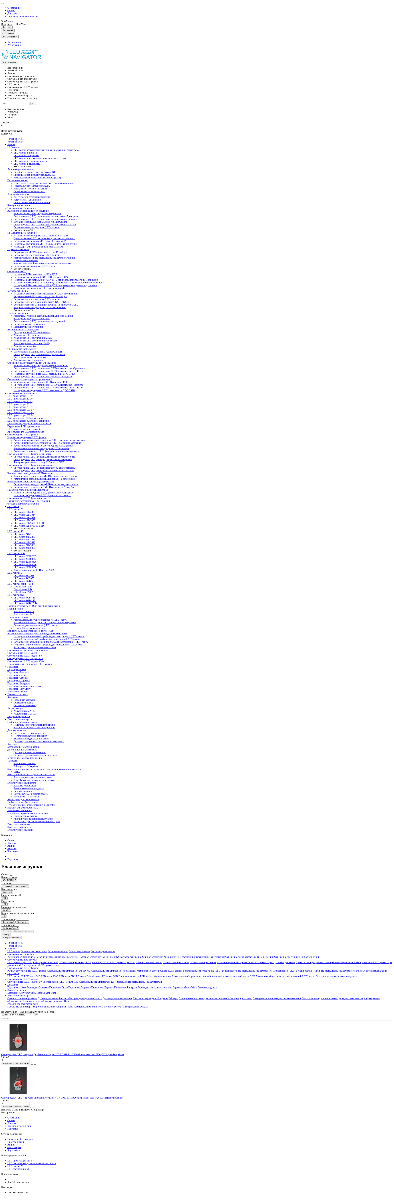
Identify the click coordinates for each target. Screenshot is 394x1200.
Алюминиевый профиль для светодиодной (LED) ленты (37, 633)
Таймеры (12, 760)
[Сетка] (2, 1018)
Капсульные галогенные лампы (30, 188)
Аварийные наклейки (25, 346)
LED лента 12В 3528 (24, 517)
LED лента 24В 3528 (24, 542)
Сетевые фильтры (23, 791)
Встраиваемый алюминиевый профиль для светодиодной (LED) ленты (51, 642)
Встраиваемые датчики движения (31, 738)
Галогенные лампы (17, 180)
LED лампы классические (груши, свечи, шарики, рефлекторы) (47, 150)
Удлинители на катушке (26, 796)
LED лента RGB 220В (25, 603)
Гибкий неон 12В (23, 586)
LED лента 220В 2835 (25, 556)
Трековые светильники (26, 260)
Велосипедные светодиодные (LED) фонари (30, 481)
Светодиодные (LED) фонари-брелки (27, 498)
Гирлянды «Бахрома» (18, 677)
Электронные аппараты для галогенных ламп (31, 774)
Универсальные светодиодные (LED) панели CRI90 (41, 365)
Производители (15, 1142)
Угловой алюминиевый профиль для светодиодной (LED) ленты (48, 639)
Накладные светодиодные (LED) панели (35, 266)
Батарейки (12, 697)
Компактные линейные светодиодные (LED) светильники (44, 257)
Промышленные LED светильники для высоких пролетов (44, 238)
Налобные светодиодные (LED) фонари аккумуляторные (43, 492)
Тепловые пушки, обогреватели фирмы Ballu (31, 805)
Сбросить (6, 931)
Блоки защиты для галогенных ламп (33, 777)
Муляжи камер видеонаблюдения (24, 758)
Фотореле (12, 744)
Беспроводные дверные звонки (23, 747)
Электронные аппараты (19, 719)
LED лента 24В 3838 (24, 545)
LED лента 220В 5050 (25, 567)
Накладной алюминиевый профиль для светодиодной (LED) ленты (49, 636)
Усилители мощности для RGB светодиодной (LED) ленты (45, 622)
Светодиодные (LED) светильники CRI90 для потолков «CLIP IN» (49, 371)
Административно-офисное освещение (28, 210)
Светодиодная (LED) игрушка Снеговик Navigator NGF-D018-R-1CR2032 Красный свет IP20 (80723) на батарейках (62, 1097)
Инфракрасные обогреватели (22, 802)
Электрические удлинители (21, 782)
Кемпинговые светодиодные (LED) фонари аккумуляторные (45, 476)
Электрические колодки (20, 829)
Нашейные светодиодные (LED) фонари (28, 501)
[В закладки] (31, 1064)
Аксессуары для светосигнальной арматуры (37, 821)
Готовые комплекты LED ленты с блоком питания (33, 606)
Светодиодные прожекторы (22, 393)
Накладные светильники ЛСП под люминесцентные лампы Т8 (47, 244)
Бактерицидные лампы (19, 205)
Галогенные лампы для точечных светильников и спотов (44, 183)
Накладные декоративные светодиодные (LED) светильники (46, 293)
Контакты (12, 851)
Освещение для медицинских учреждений (29, 379)
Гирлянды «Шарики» (18, 680)
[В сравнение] (35, 1064)
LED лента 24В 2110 (24, 534)
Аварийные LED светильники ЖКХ (33, 338)
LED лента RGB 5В (24, 581)
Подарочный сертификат (20, 1139)
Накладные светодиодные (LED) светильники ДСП (41, 235)
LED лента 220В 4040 (25, 564)
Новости (11, 848)
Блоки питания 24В (24, 614)
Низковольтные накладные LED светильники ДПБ (40, 288)
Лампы (11, 144)
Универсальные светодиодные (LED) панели (37, 213)
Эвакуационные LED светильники (32, 332)
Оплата (11, 10)
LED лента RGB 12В (25, 597)
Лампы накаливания (18, 194)
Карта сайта (13, 1150)
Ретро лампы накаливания (27, 199)
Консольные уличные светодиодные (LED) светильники (43, 315)
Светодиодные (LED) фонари (22, 434)
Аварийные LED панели (27, 335)
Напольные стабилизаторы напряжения (34, 724)
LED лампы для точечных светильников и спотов (40, 158)
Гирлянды (12, 666)
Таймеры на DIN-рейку (26, 766)
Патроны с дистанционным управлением (35, 755)
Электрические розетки (19, 827)
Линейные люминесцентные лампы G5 (34, 174)
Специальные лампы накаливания (32, 202)
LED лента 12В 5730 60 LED (29, 525)
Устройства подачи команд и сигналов (27, 813)
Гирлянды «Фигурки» (18, 683)
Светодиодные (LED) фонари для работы (29, 454)
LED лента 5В (14, 572)
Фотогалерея (14, 1147)
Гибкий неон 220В (23, 592)
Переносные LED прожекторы (23, 426)
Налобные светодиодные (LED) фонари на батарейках (42, 495)
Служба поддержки (11, 1134)
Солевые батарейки (24, 702)
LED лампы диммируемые (28, 163)
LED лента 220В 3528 (25, 561)
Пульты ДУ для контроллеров (29, 628)
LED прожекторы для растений (23, 429)
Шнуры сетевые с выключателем (31, 794)
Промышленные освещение (22, 233)
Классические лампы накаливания (32, 197)
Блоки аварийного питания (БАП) (32, 343)
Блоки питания (15, 608)
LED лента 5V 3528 (24, 575)
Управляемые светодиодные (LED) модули (29, 664)
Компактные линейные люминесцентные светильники (42, 263)
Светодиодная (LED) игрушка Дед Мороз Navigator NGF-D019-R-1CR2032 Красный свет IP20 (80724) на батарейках (62, 1054)
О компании (13, 7)
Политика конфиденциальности (24, 16)
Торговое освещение (18, 249)
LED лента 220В (16, 553)
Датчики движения (17, 730)
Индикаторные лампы (25, 816)
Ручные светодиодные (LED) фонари (26, 437)
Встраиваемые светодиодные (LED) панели (37, 227)
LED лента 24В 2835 (24, 537)
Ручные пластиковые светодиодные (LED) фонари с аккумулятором (49, 440)
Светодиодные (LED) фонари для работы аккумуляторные (44, 456)
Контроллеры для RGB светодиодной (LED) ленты (40, 619)
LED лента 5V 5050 (24, 578)
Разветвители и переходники (29, 788)
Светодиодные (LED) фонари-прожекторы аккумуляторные (45, 467)
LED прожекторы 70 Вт (19, 407)
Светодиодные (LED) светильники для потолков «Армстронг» (47, 216)
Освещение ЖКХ (16, 271)
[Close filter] (11, 875)
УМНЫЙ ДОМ (15, 139)
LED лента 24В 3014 (24, 539)
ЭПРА (17, 771)
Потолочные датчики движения (30, 735)
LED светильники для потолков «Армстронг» (31, 1163)
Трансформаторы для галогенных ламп (34, 780)
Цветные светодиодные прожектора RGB (29, 423)
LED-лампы (13, 147)
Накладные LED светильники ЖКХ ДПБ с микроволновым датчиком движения (56, 280)
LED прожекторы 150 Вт (20, 412)
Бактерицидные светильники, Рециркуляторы (38, 351)
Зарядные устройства (18, 716)
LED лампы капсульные (26, 155)
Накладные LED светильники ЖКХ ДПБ (35, 274)
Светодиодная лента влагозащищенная (27, 650)
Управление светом (17, 617)
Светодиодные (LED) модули (22, 653)
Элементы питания (17, 694)
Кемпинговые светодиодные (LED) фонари (30, 473)
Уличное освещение (17, 313)
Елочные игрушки (17, 691)
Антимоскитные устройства (28, 360)
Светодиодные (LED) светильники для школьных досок (43, 376)
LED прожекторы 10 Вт (19, 396)
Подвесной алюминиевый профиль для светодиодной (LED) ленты (49, 644)
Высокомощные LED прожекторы (25, 418)
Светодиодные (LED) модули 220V (25, 661)
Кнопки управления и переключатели (33, 818)
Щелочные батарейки (25, 700)
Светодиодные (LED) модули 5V (24, 655)
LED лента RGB (16, 595)
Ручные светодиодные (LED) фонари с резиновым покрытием (46, 451)
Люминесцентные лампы (20, 169)
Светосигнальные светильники (30, 357)
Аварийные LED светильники (23, 329)
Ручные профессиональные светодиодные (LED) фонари (43, 445)
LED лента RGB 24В (25, 600)
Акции (11, 845)
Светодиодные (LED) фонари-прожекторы (29, 465)
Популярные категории (13, 1155)
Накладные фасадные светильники (32, 318)
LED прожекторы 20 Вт (19, 398)
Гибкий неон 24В (23, 589)
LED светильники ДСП (19, 1169)
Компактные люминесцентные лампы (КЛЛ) (37, 177)
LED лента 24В (15, 531)
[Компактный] (8, 1018)
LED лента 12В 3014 (24, 514)
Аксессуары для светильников (23, 799)
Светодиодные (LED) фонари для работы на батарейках (43, 459)
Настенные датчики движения (30, 733)
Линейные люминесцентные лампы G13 (35, 172)
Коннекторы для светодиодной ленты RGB (30, 630)
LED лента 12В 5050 (24, 520)
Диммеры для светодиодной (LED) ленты (35, 625)
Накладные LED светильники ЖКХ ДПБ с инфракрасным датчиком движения (55, 285)
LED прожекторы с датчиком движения (28, 420)
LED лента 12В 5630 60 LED (29, 523)
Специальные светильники (21, 349)
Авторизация (14, 42)
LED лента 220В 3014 (25, 559)
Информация (8, 1112)
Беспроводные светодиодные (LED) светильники (40, 307)
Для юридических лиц (19, 1126)
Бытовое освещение (17, 291)
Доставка (12, 13)
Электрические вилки (18, 824)
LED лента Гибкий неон (20, 583)
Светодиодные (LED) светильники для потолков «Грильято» (45, 219)
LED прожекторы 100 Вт (20, 409)
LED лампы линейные (25, 152)
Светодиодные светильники (22, 208)
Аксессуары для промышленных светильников (38, 246)
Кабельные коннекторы (19, 810)
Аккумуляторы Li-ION (25, 713)
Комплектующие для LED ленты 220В (34, 570)
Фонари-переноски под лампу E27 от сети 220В (39, 462)
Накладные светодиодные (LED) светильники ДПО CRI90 (44, 373)
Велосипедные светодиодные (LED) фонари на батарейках (45, 487)
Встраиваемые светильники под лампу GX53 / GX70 (41, 302)
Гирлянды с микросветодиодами (24, 686)
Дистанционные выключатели (30, 752)
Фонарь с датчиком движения (23, 503)
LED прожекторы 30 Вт (19, 401)
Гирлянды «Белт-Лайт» (19, 689)
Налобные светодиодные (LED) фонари (28, 490)
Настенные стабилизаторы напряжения (34, 727)
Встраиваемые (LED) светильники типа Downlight (40, 221)
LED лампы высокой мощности (30, 161)
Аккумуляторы (15, 708)
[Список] (5, 1018)
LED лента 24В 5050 (24, 548)
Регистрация (14, 45)
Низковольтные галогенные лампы (32, 186)
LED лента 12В (15, 509)
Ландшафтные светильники (28, 326)
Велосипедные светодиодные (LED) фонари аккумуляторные (46, 484)
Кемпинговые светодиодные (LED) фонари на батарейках (44, 478)
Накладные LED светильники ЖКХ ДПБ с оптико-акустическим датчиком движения (59, 282)
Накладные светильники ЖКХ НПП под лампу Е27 (41, 277)
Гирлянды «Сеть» (16, 675)
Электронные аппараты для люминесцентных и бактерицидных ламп (44, 769)
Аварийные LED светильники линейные (35, 340)
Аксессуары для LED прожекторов (25, 432)
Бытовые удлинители (25, 785)
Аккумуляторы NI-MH (25, 711)
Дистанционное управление (22, 749)
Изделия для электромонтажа (22, 807)
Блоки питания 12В (24, 611)
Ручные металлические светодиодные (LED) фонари (41, 448)
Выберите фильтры (23, 931)
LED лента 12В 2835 (24, 512)
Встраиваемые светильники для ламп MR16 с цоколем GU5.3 (46, 304)
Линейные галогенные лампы (29, 191)
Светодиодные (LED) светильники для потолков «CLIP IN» (45, 224)
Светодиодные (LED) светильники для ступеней (39, 321)
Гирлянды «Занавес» (18, 672)
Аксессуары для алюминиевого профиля (35, 647)
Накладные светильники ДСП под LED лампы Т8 (40, 241)
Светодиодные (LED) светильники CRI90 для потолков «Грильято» (49, 368)
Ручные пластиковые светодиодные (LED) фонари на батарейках (48, 443)
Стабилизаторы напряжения (22, 722)
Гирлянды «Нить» (16, 669)
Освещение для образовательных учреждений (31, 362)
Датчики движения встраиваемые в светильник (39, 741)
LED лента (13, 506)
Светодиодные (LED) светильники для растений (39, 354)
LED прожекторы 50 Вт (19, 404)
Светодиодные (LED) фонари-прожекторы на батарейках (44, 470)
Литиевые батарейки (25, 705)
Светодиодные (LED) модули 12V (25, 658)
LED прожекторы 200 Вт (20, 415)
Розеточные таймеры (25, 763)
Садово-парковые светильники (30, 324)
